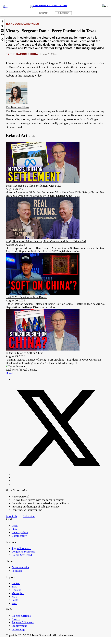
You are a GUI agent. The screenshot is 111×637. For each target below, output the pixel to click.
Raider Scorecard (22, 554)
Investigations (20, 532)
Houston (16, 589)
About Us (11, 516)
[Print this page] (2, 39)
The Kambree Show (24, 54)
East (14, 586)
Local (15, 525)
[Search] (105, 5)
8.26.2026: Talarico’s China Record (26, 297)
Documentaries (20, 567)
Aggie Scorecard (21, 548)
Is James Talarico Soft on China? (25, 352)
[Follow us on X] (58, 474)
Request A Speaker (23, 622)
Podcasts (17, 570)
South (15, 599)
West (14, 603)
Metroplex (18, 593)
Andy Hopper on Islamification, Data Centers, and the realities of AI (46, 241)
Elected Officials (22, 615)
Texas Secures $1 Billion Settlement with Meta (33, 185)
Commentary (19, 535)
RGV (14, 596)
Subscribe (63, 13)
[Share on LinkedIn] (2, 30)
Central (16, 583)
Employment (19, 625)
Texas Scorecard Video (22, 24)
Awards (16, 619)
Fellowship (18, 629)
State (14, 529)
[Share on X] (2, 26)
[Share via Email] (2, 35)
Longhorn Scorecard (23, 551)
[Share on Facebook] (2, 21)
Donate (43, 13)
